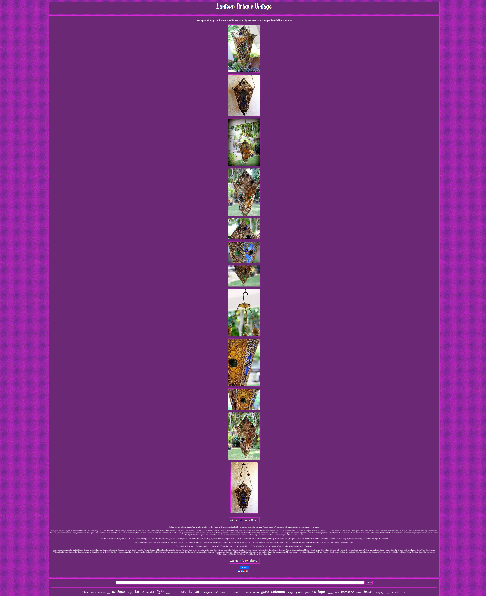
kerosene (347, 592)
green (307, 593)
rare (86, 592)
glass (265, 592)
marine (168, 593)
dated (358, 593)
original (208, 592)
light (160, 592)
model (150, 592)
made (388, 593)
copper (248, 593)
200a (184, 592)
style (93, 592)
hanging (379, 592)
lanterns (175, 593)
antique (118, 591)
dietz (108, 593)
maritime (330, 593)
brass (368, 592)
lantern (195, 591)
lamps (290, 592)
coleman (278, 591)
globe (299, 592)
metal (223, 593)
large (130, 592)
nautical (238, 592)
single (256, 592)
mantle (395, 592)
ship (216, 592)
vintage (318, 591)
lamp (139, 591)
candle (404, 593)
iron (229, 593)
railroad (101, 593)
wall (337, 593)
